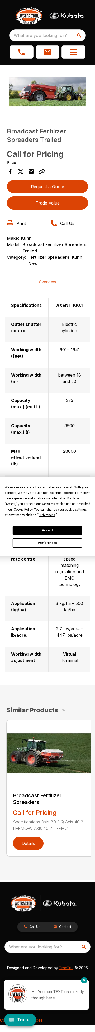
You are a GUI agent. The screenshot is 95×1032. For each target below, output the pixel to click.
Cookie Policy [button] (23, 509)
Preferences (47, 543)
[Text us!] (20, 1020)
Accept (47, 530)
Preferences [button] (47, 515)
